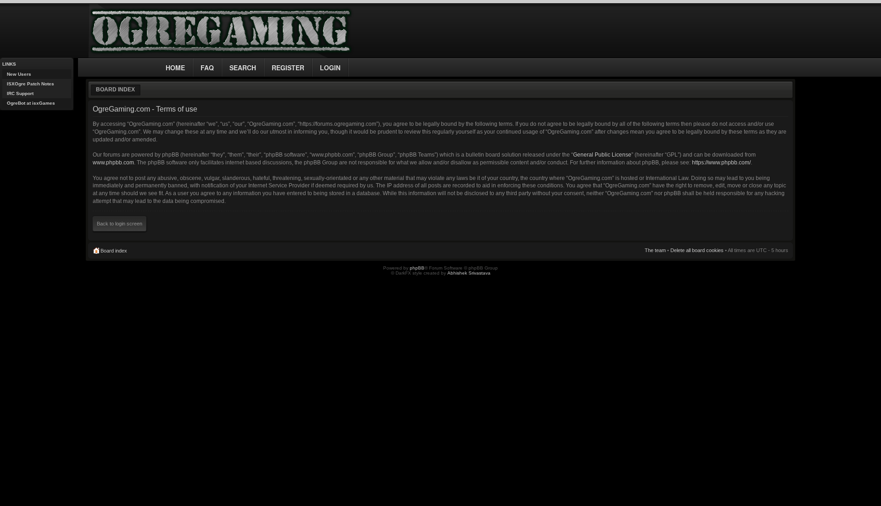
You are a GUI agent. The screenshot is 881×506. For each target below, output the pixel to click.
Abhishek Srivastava (469, 272)
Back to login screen (119, 223)
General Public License (602, 155)
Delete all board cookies (697, 250)
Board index (115, 89)
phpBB (417, 267)
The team (655, 250)
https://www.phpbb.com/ (721, 162)
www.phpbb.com (113, 162)
